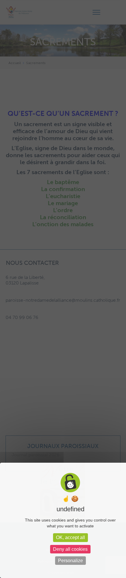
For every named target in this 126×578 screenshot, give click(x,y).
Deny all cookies (70, 549)
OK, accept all (70, 537)
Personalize (70, 560)
